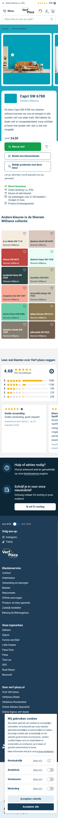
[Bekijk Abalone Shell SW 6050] (42, 239)
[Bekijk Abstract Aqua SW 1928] (42, 257)
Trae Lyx (6, 659)
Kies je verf (18, 146)
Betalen (6, 587)
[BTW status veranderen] (16, 524)
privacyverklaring (45, 751)
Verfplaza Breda (11, 697)
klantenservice (31, 473)
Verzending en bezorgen (15, 582)
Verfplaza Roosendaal (14, 701)
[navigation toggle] (4, 11)
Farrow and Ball (10, 639)
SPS (4, 664)
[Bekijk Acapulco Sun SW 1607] (14, 293)
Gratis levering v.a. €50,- (15, 3)
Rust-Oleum (8, 669)
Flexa (5, 654)
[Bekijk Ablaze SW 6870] (14, 257)
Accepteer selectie (30, 798)
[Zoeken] (52, 19)
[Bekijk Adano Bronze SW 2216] (42, 312)
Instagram (11, 537)
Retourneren (8, 592)
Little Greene (9, 644)
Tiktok (9, 542)
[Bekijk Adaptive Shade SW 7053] (14, 330)
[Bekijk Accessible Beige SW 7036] (42, 293)
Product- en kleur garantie (16, 602)
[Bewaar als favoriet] (46, 146)
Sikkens (6, 630)
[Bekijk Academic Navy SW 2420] (14, 275)
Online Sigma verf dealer (15, 711)
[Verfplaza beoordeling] (29, 371)
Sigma (5, 634)
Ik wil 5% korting (35, 506)
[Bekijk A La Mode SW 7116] (14, 239)
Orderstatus (8, 577)
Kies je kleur (40, 11)
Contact (6, 572)
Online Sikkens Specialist (16, 706)
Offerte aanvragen (12, 597)
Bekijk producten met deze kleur (27, 166)
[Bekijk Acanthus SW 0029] (42, 275)
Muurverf (7, 674)
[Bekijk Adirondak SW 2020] (42, 330)
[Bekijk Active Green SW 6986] (14, 312)
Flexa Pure (8, 649)
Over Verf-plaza (10, 692)
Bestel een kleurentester (25, 156)
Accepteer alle (31, 806)
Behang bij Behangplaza (15, 612)
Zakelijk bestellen (11, 607)
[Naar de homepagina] (28, 10)
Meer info (37, 760)
